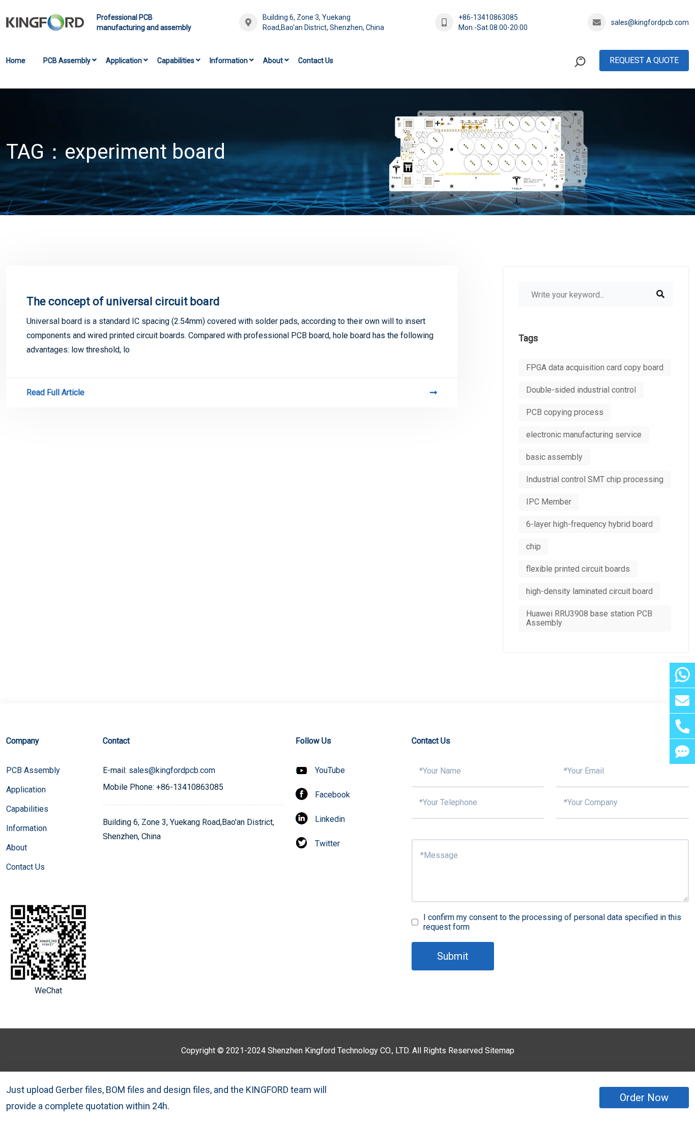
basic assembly (554, 457)
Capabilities (175, 60)
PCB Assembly (67, 60)
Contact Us (315, 60)
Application (124, 60)
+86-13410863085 (488, 17)
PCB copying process (564, 412)
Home (15, 60)
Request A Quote (644, 60)
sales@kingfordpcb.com (650, 22)
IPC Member (548, 502)
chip (533, 546)
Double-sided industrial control (581, 390)
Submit (453, 956)
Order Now (644, 1097)
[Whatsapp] (682, 675)
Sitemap (499, 1050)
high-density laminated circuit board (589, 591)
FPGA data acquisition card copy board (594, 367)
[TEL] (682, 726)
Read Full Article (55, 392)
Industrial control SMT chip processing (594, 479)
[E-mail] (682, 700)
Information (229, 60)
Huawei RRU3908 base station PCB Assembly (589, 618)
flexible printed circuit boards (578, 569)
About (273, 60)
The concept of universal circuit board (123, 301)
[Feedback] (682, 751)
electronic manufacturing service (584, 434)
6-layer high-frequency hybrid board (589, 524)
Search (560, 103)
